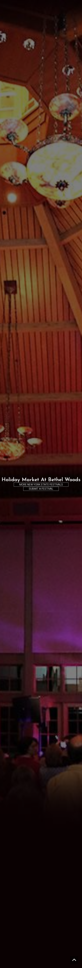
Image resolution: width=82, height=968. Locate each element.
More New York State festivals (41, 484)
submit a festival (41, 488)
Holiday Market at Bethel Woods (41, 479)
